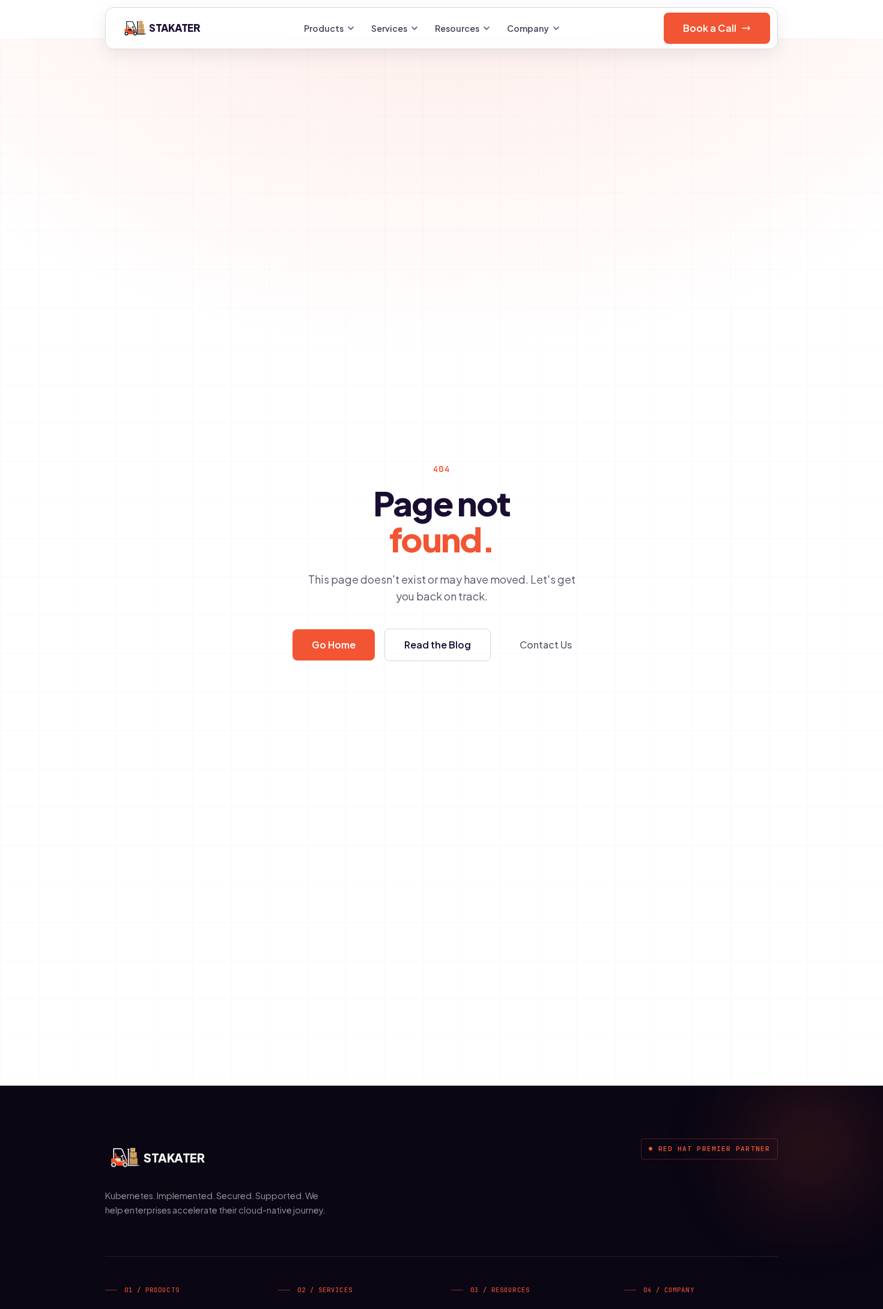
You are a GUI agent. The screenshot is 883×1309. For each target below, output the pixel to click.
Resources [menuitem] (457, 28)
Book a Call (709, 28)
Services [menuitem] (389, 28)
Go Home (334, 644)
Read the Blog (437, 644)
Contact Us (546, 644)
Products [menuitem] (324, 28)
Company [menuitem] (528, 28)
